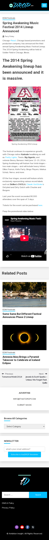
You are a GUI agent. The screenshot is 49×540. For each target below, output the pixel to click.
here (40, 205)
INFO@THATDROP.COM (24, 399)
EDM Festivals (9, 18)
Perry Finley (9, 36)
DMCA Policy (8, 503)
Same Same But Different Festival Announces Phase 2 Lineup (22, 315)
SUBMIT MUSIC (24, 405)
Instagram (17, 527)
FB (27, 527)
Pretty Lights (11, 157)
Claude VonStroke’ (35, 184)
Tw (33, 527)
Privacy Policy (8, 507)
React (13, 40)
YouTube (22, 527)
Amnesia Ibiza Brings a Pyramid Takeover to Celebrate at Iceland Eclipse (21, 360)
